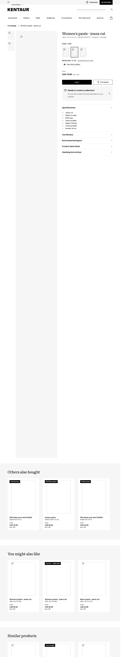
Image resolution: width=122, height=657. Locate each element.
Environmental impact (72, 140)
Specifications (68, 107)
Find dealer (104, 82)
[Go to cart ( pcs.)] (111, 18)
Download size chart (85, 60)
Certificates (67, 134)
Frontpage (12, 26)
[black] (65, 52)
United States (15, 5)
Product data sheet (71, 146)
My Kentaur (106, 2)
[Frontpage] (19, 9)
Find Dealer (93, 2)
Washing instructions (71, 152)
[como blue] (83, 52)
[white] (74, 52)
